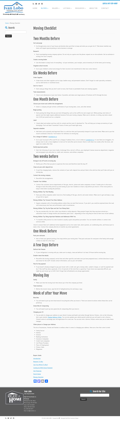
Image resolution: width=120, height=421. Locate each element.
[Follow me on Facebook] (42, 4)
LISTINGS (67, 8)
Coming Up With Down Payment (42, 368)
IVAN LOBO (49, 418)
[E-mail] (36, 4)
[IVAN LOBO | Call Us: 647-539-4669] (14, 9)
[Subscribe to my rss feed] (34, 4)
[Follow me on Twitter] (39, 4)
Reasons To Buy (38, 362)
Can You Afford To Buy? (40, 365)
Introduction (36, 358)
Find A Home (37, 374)
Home (7, 23)
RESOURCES (80, 8)
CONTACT (105, 8)
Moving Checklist (38, 377)
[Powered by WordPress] (59, 417)
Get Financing (37, 371)
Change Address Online (55, 317)
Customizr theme (74, 418)
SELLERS (55, 8)
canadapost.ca (52, 137)
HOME (35, 8)
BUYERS (44, 8)
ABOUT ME (93, 8)
